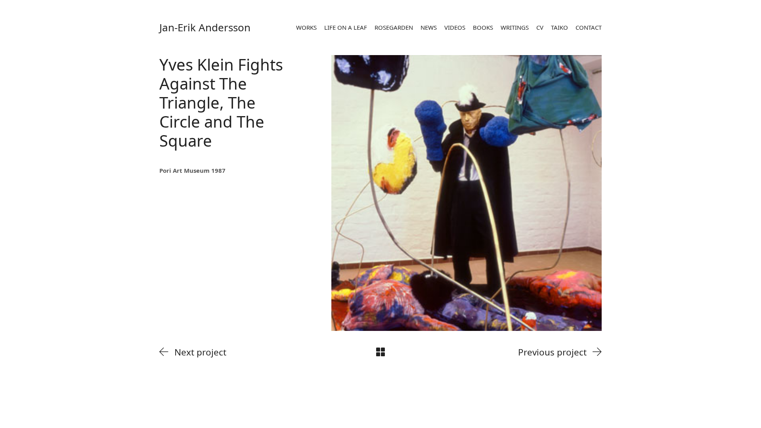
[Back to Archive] (380, 352)
